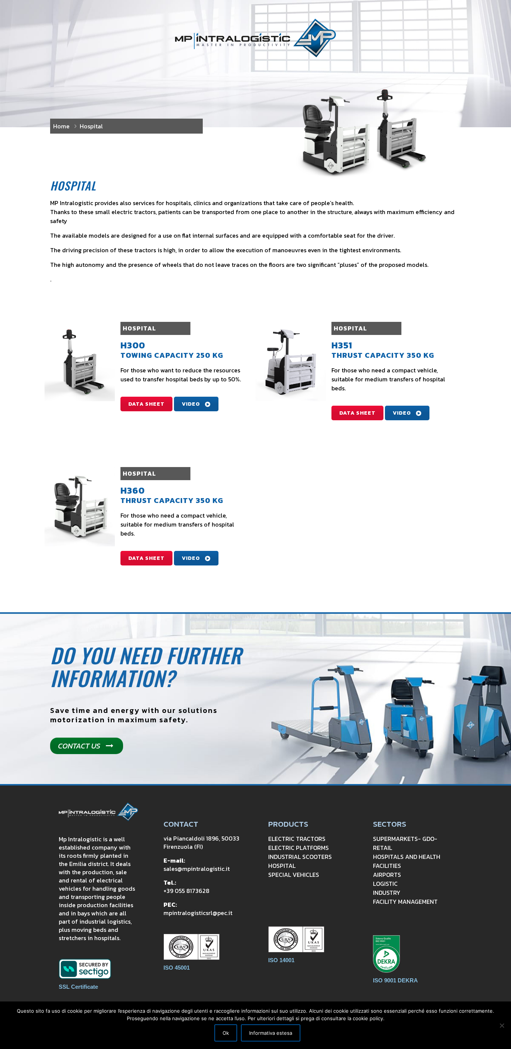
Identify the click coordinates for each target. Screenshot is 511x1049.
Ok (226, 1033)
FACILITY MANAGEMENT (405, 901)
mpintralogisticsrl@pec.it (197, 912)
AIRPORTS (387, 874)
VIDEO (191, 404)
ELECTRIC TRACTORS (296, 838)
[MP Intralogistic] (255, 38)
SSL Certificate (78, 987)
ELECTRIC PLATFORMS (298, 847)
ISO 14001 (281, 960)
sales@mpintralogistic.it (196, 868)
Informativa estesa (270, 1033)
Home (61, 126)
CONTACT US (79, 745)
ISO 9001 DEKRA (395, 980)
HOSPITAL (282, 865)
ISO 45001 (176, 967)
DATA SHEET (146, 404)
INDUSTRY (386, 892)
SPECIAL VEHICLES (293, 874)
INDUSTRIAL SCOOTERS (300, 856)
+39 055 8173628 (186, 890)
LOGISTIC (385, 883)
